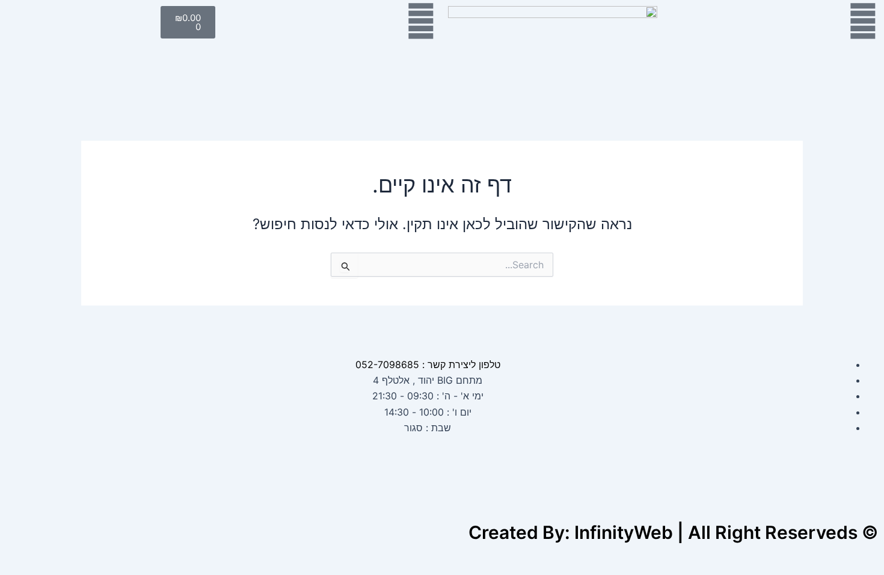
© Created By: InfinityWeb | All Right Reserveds (673, 532)
